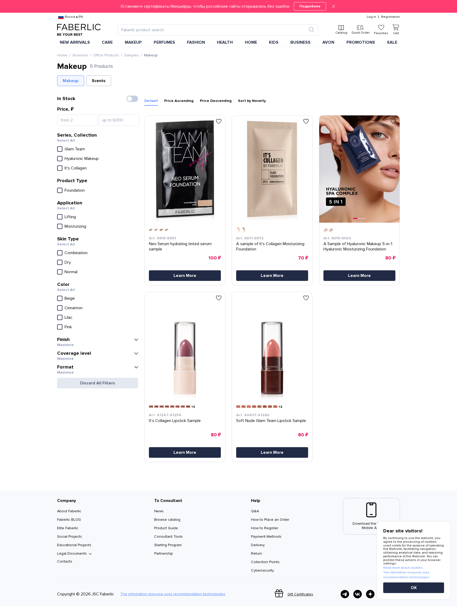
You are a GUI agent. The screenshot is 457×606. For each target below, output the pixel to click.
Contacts (64, 561)
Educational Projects (74, 545)
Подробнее (310, 6)
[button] (228, 6)
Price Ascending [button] (179, 101)
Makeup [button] (133, 42)
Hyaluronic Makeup (82, 158)
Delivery (258, 545)
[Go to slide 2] (358, 218)
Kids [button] (273, 42)
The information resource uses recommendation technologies (172, 594)
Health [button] (225, 42)
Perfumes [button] (164, 42)
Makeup (71, 80)
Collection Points (265, 562)
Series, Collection (77, 135)
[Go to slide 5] (365, 218)
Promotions (360, 42)
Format (65, 367)
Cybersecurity (262, 570)
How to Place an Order (270, 519)
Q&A (255, 511)
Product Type (72, 180)
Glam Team (75, 149)
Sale (392, 42)
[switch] (132, 99)
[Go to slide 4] (363, 218)
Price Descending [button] (216, 101)
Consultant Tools (168, 536)
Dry (68, 262)
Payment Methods (266, 536)
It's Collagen (76, 168)
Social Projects (69, 536)
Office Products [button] (106, 55)
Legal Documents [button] (72, 553)
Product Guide (166, 528)
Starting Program (168, 545)
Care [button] (107, 42)
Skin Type (68, 239)
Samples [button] (131, 55)
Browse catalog (167, 519)
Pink (68, 327)
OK (414, 587)
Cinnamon (74, 308)
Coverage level (74, 353)
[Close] (333, 6)
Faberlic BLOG (69, 519)
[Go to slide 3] (361, 218)
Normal (71, 272)
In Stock (66, 98)
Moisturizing (75, 226)
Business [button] (300, 42)
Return (256, 553)
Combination (76, 252)
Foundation (75, 190)
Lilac (68, 317)
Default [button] (151, 101)
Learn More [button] (184, 275)
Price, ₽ (65, 109)
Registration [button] (390, 17)
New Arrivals (75, 42)
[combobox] (213, 30)
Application (69, 203)
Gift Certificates (300, 594)
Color (63, 284)
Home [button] (251, 42)
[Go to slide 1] (355, 218)
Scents (99, 80)
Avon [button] (328, 42)
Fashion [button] (196, 42)
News (159, 511)
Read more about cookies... (404, 568)
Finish (63, 339)
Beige (70, 298)
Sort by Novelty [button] (252, 101)
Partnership (163, 553)
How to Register (264, 528)
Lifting (70, 216)
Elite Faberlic (67, 528)
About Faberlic (69, 511)
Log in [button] (371, 17)
